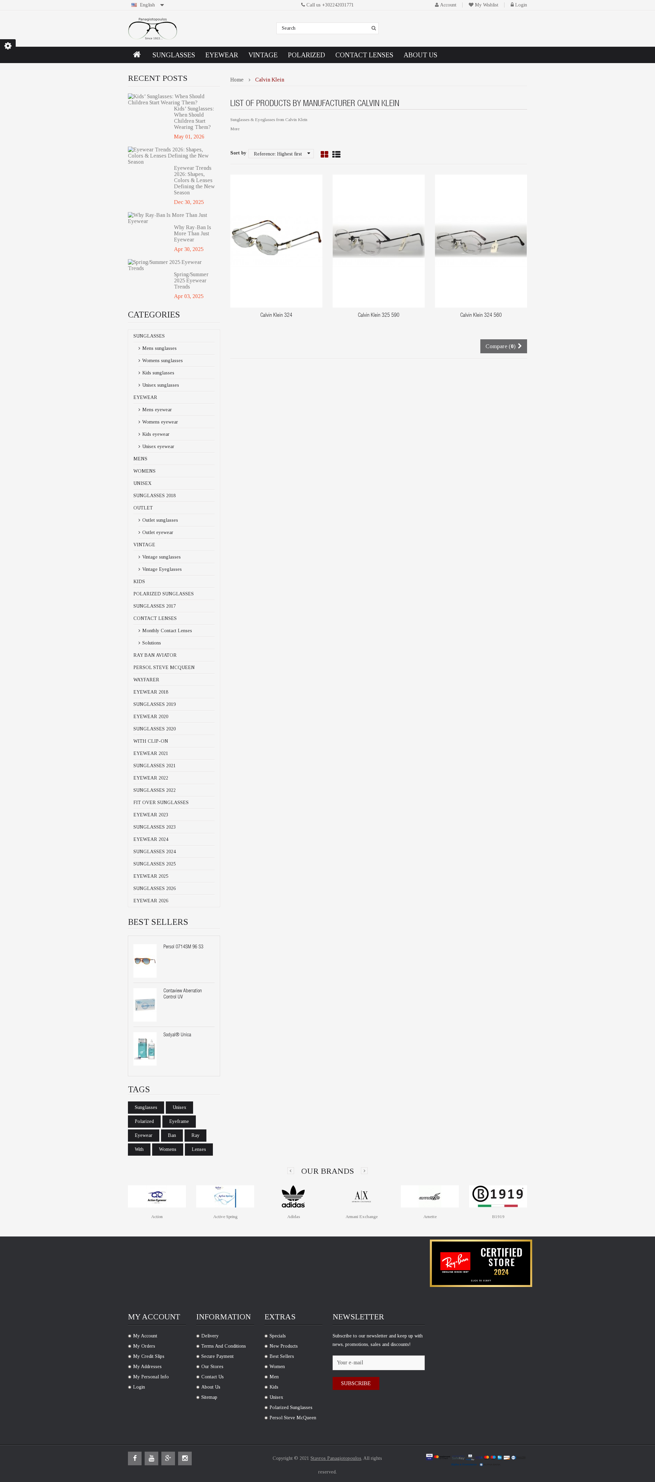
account (448, 5)
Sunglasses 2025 (154, 863)
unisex (179, 1107)
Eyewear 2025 (150, 876)
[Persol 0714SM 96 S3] (145, 961)
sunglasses (146, 1107)
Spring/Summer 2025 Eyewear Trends (191, 280)
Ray (195, 1135)
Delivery (210, 1335)
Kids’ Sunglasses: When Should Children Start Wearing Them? (194, 118)
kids (274, 1387)
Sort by (238, 152)
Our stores (212, 1366)
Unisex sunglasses (160, 385)
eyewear (143, 1135)
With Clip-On (150, 741)
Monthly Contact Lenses (166, 630)
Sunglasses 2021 (154, 765)
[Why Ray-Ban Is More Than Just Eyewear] (171, 218)
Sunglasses (149, 336)
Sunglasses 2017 (154, 606)
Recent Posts (158, 78)
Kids (139, 581)
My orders (144, 1346)
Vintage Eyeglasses (161, 569)
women (277, 1366)
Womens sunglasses (162, 360)
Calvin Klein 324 (276, 315)
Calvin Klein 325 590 (378, 315)
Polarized (144, 1121)
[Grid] (324, 155)
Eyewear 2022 (150, 778)
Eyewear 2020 (150, 716)
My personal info (151, 1376)
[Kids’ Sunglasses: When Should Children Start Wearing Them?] (171, 99)
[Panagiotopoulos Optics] (152, 28)
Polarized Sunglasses (163, 593)
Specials (278, 1335)
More (234, 128)
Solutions (151, 643)
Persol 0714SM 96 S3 (183, 947)
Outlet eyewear (157, 532)
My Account (145, 1335)
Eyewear (145, 397)
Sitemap (209, 1397)
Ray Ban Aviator (155, 655)
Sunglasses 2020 (154, 728)
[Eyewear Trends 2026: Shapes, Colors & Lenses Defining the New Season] (171, 156)
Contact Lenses (155, 618)
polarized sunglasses (291, 1407)
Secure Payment (217, 1356)
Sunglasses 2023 (154, 827)
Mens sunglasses (159, 348)
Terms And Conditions (223, 1346)
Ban (172, 1135)
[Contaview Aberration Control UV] (145, 1005)
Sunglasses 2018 (154, 495)
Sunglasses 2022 (154, 790)
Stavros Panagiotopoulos (335, 1458)
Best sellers (282, 1356)
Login (521, 5)
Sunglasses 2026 (154, 888)
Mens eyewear (156, 409)
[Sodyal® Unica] (145, 1049)
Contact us (212, 1376)
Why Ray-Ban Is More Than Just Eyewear (192, 233)
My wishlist (486, 5)
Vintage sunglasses (161, 557)
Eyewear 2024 (150, 839)
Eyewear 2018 (150, 692)
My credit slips (148, 1356)
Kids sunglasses (157, 372)
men (274, 1376)
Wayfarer (146, 679)
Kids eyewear (155, 434)
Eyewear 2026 (150, 900)
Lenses (199, 1149)
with (139, 1149)
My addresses (147, 1366)
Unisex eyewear (157, 446)
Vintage (144, 544)
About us (210, 1387)
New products (284, 1346)
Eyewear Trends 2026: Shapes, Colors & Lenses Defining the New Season (194, 180)
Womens (144, 471)
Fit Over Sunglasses (161, 802)
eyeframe (179, 1121)
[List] (336, 155)
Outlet (143, 507)
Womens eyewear (159, 422)
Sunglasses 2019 (154, 704)
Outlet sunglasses (159, 520)
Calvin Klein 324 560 (481, 315)
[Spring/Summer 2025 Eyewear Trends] (171, 265)
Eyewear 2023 (150, 814)
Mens (140, 458)
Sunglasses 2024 (154, 851)
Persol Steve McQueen (164, 667)
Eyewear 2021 (150, 753)
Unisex (142, 483)
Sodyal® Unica (177, 1035)
